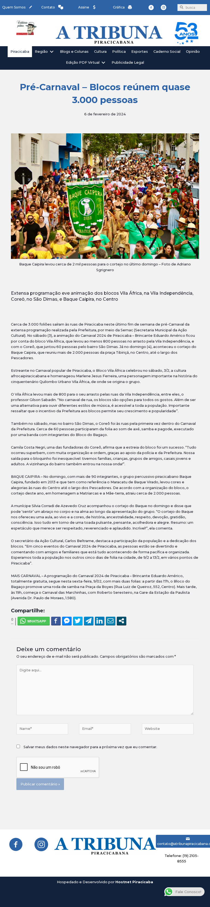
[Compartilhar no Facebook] (56, 621)
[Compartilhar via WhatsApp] (34, 621)
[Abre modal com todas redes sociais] (121, 621)
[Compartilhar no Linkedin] (99, 621)
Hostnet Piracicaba (134, 882)
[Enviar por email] (110, 621)
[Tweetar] (78, 621)
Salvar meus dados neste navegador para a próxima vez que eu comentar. (90, 747)
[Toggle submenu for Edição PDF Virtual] (103, 63)
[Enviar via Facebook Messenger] (67, 621)
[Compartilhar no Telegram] (89, 621)
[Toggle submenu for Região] (51, 51)
